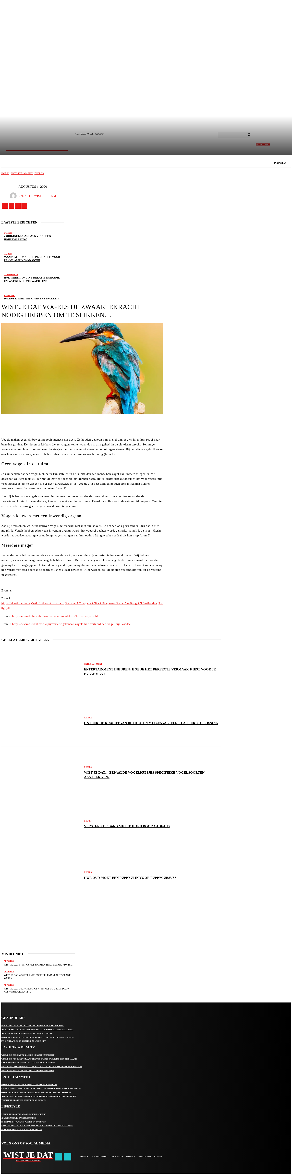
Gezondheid (11, 274)
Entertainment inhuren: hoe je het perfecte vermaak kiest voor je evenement (41, 1088)
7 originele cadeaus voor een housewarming (23, 1114)
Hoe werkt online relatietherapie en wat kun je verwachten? (32, 1025)
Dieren (39, 173)
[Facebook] (5, 206)
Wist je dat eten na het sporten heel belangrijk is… (38, 964)
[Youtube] (24, 206)
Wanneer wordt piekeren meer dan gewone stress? (27, 1033)
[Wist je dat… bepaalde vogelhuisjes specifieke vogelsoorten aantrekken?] (41, 772)
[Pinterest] (89, 424)
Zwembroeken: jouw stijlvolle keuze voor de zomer (28, 1063)
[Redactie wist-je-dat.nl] (14, 195)
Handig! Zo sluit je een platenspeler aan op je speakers (29, 1085)
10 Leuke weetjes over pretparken (31, 298)
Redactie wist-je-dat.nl (37, 195)
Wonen (8, 233)
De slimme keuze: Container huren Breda (21, 1130)
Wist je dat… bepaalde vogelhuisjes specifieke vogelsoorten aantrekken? (39, 1096)
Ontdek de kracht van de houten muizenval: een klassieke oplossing (151, 723)
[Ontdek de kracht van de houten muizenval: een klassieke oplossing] (41, 720)
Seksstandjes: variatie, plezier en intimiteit (23, 1122)
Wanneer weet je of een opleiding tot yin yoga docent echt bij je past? (37, 1029)
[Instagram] (11, 206)
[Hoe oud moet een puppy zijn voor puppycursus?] (41, 875)
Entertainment (22, 173)
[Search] (249, 135)
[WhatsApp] (100, 424)
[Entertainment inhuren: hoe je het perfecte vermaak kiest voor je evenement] (41, 669)
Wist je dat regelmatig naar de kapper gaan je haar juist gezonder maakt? (39, 1059)
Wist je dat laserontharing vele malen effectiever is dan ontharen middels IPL (41, 1067)
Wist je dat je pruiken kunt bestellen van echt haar (27, 1071)
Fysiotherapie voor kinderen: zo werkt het (23, 1041)
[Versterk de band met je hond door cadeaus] (41, 823)
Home (5, 173)
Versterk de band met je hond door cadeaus (127, 826)
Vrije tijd (9, 295)
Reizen (8, 254)
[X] (18, 206)
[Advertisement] (38, 922)
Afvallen (9, 961)
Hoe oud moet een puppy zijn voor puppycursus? (130, 877)
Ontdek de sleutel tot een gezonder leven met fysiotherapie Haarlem (37, 1037)
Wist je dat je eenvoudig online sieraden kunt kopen (27, 1055)
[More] (112, 424)
